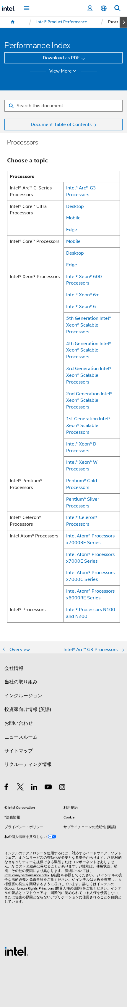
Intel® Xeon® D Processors (81, 447)
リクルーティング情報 (28, 764)
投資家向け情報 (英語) (27, 709)
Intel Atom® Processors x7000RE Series (90, 539)
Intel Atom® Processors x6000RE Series (90, 594)
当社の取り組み (21, 682)
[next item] (123, 22)
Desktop (75, 206)
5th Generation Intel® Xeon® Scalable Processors (88, 325)
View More (60, 71)
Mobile (73, 218)
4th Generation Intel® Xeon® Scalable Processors (88, 350)
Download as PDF (61, 58)
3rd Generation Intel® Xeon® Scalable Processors (88, 375)
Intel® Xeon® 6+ (82, 295)
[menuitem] (13, 22)
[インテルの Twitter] (20, 787)
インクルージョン (23, 695)
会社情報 (13, 668)
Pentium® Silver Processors (82, 502)
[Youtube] (48, 787)
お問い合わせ (18, 723)
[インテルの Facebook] (6, 787)
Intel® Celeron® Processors (81, 520)
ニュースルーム (21, 737)
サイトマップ (18, 751)
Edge (71, 229)
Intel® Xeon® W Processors (81, 465)
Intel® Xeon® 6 (81, 306)
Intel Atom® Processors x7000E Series (90, 557)
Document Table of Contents (61, 124)
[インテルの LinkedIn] (34, 787)
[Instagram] (62, 787)
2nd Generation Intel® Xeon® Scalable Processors (89, 400)
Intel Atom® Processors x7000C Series (90, 575)
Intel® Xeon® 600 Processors (84, 279)
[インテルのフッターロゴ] (16, 951)
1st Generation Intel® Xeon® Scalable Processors (88, 425)
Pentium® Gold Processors (81, 484)
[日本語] (103, 8)
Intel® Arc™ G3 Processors (81, 191)
